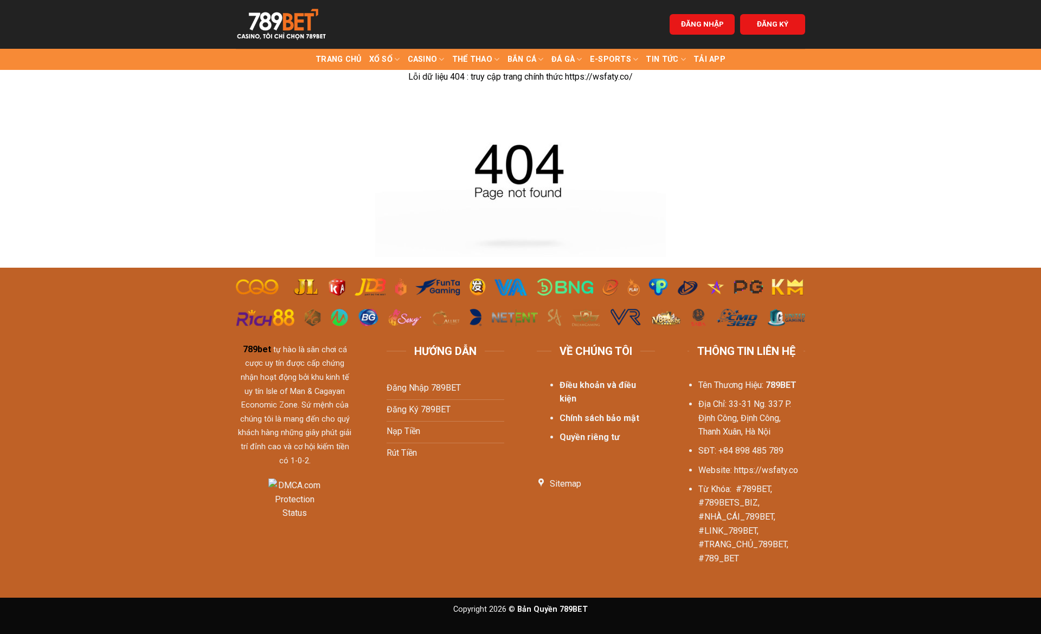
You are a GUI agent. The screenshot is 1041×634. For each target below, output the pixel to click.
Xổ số (381, 59)
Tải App (709, 59)
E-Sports (610, 59)
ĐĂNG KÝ (772, 24)
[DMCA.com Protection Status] (294, 506)
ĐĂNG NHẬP (702, 24)
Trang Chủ (339, 59)
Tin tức (662, 59)
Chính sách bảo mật (599, 418)
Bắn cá (522, 59)
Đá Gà (563, 59)
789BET (781, 385)
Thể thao (472, 59)
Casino (423, 59)
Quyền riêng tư (590, 437)
